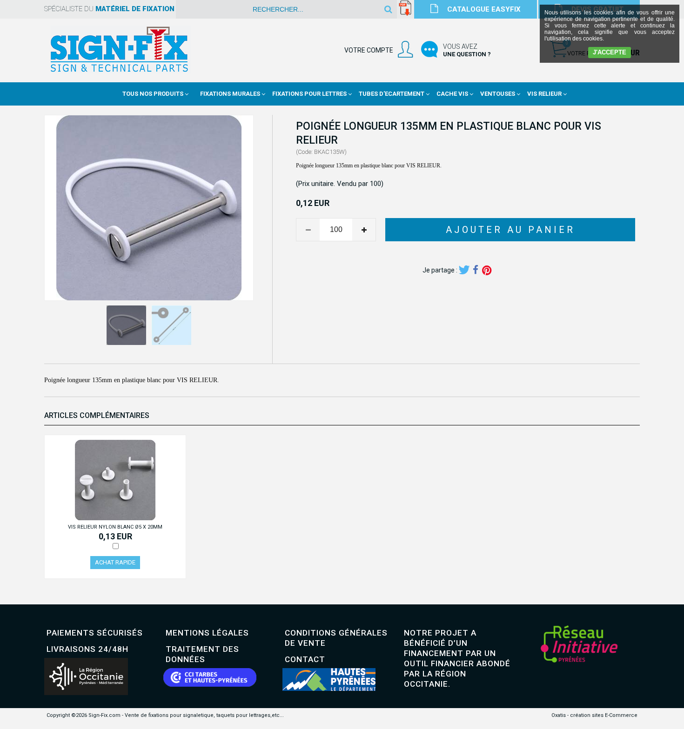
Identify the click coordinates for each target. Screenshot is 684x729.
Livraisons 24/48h (87, 649)
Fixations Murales (230, 93)
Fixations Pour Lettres (309, 93)
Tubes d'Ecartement (391, 93)
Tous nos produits (152, 93)
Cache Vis (452, 93)
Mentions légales (207, 632)
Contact (305, 659)
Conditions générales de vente (336, 638)
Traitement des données (202, 654)
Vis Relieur (544, 93)
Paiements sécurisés (95, 632)
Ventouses (497, 93)
